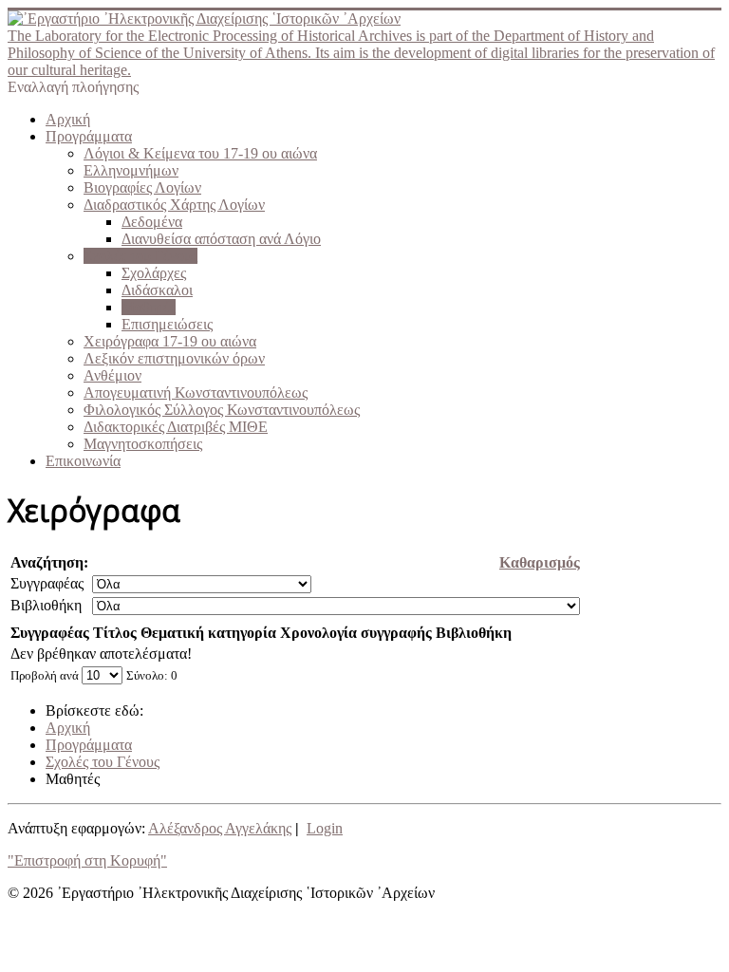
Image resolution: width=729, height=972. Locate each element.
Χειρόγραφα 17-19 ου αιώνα (170, 341)
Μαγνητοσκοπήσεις (143, 444)
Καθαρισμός (539, 562)
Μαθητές (149, 307)
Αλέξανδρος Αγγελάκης (219, 828)
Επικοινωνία (83, 461)
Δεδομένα (152, 222)
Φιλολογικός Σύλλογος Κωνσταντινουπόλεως (222, 410)
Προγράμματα (89, 136)
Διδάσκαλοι (157, 290)
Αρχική (68, 119)
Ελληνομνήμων (131, 170)
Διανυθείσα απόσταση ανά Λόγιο (221, 239)
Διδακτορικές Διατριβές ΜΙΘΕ (176, 427)
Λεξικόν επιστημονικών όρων (174, 358)
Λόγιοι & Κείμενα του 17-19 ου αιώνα (200, 153)
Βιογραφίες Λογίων (142, 187)
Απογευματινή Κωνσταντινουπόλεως (196, 392)
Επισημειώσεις (167, 324)
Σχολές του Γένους (140, 256)
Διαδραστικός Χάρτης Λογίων (174, 204)
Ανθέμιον (112, 375)
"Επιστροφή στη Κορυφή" (87, 860)
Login (325, 828)
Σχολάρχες (154, 273)
